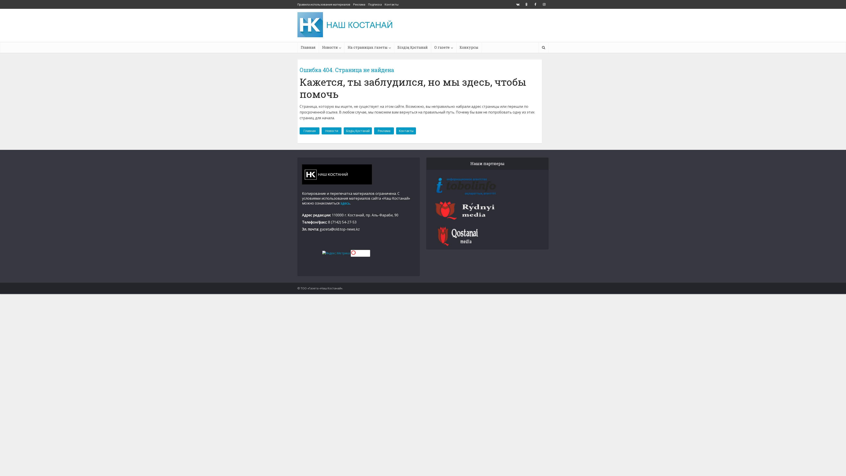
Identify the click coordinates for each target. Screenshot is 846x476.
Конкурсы (469, 47)
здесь (345, 203)
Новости (330, 47)
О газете (442, 47)
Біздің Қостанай (412, 47)
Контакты (392, 4)
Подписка (375, 4)
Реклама (359, 4)
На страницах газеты (368, 47)
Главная (308, 47)
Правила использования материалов (323, 4)
